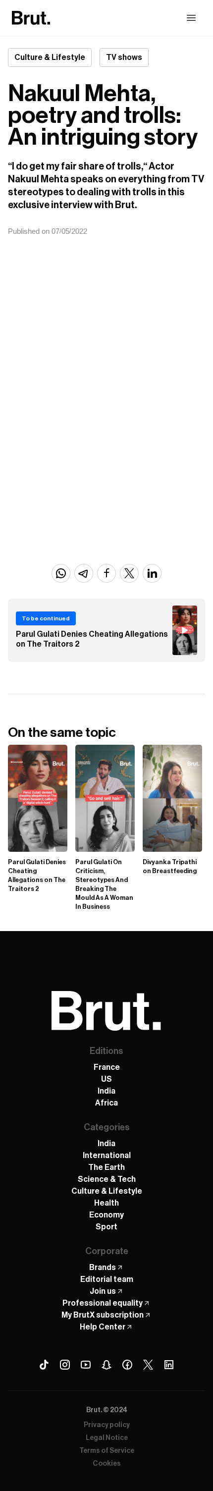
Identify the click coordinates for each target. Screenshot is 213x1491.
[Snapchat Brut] (106, 1365)
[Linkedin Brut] (169, 1365)
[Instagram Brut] (65, 1365)
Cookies (107, 1463)
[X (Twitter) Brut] (148, 1365)
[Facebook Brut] (127, 1365)
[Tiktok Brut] (44, 1365)
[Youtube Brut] (86, 1365)
